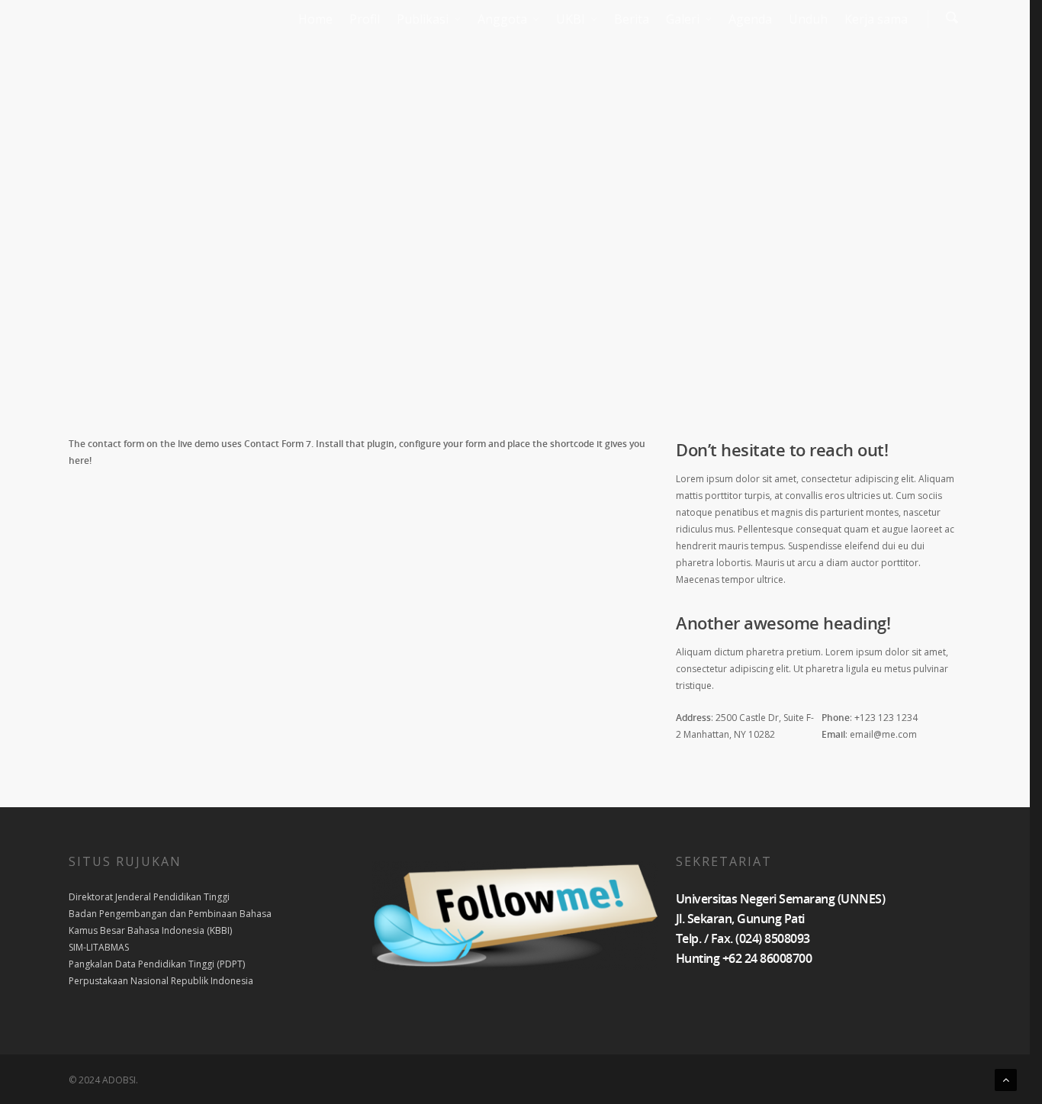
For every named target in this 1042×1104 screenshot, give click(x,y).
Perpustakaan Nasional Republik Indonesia (161, 980)
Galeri (682, 19)
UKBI (570, 19)
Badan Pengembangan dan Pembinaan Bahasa (170, 913)
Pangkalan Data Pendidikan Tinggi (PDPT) (157, 964)
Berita (631, 19)
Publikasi (423, 19)
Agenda (750, 19)
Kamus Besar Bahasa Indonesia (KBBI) (150, 930)
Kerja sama (876, 19)
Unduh (808, 19)
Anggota (502, 19)
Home (315, 19)
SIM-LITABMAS (99, 947)
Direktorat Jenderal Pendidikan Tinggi (149, 896)
